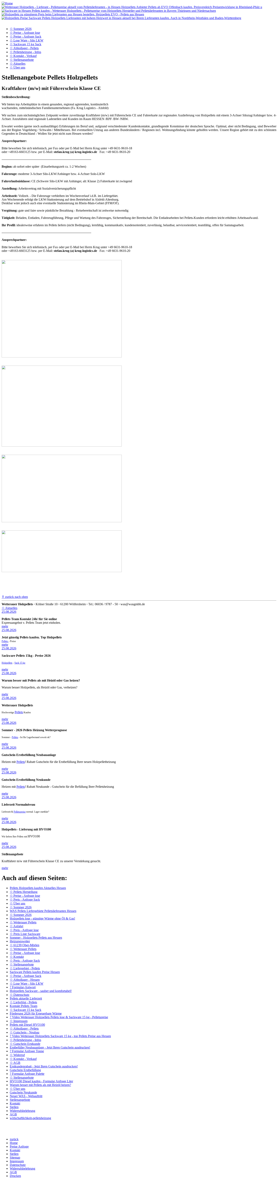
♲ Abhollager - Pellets (24, 48)
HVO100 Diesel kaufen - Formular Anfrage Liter (41, 1081)
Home (14, 1143)
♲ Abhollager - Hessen (25, 979)
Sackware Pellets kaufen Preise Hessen (35, 972)
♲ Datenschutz (19, 994)
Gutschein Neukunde (23, 1092)
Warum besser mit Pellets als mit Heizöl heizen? (40, 1085)
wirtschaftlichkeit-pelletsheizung (30, 1118)
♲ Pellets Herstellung (23, 892)
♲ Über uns (17, 67)
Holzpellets (7, 662)
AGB (13, 1114)
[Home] (7, 3)
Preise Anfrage (19, 1146)
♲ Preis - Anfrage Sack (25, 899)
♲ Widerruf (17, 1055)
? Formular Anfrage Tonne (27, 1051)
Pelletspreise (20, 811)
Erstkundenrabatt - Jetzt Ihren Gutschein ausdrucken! (44, 1066)
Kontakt (15, 1103)
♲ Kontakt (17, 956)
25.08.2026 (9, 611)
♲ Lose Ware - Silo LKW (26, 40)
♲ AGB (15, 1062)
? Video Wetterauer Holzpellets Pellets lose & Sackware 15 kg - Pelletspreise (59, 1017)
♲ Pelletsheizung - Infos (25, 52)
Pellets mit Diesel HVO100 (27, 1024)
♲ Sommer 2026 (21, 29)
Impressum (17, 1161)
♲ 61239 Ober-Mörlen (24, 945)
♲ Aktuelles (17, 63)
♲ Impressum (18, 1021)
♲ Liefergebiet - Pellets (25, 968)
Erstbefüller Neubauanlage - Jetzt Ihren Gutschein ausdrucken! (50, 1047)
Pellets (5, 641)
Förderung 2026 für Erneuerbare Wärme (36, 1013)
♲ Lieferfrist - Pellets (23, 1002)
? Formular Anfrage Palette (27, 1073)
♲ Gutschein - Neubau (24, 1032)
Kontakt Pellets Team (23, 1006)
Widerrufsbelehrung (22, 1110)
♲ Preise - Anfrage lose (25, 32)
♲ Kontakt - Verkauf (23, 56)
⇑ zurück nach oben (15, 597)
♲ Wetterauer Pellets (23, 922)
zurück (14, 1139)
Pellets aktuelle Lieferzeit (26, 998)
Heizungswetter (20, 941)
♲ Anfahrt (16, 926)
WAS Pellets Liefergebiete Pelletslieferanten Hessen (43, 911)
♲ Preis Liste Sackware (25, 934)
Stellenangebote (20, 1099)
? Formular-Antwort (23, 987)
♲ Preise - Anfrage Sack (25, 36)
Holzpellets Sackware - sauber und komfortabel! (41, 991)
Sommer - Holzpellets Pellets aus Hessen (36, 937)
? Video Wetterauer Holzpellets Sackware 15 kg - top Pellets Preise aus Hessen (60, 1036)
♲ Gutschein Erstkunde (25, 1044)
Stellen (14, 1107)
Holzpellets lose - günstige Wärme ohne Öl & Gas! (42, 918)
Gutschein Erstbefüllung (25, 1070)
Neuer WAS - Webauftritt (26, 1096)
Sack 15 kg (19, 662)
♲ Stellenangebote (22, 59)
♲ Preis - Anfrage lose (24, 930)
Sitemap (15, 1157)
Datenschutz (18, 1165)
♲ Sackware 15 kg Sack (25, 44)
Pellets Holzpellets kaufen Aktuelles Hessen (38, 888)
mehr (5, 626)
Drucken (15, 1176)
